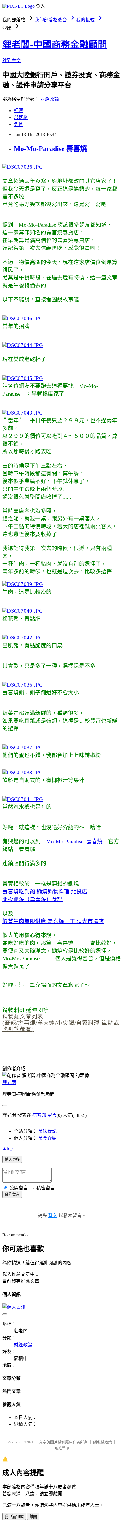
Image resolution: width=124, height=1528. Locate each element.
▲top (7, 1148)
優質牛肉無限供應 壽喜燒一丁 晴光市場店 (53, 921)
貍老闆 (9, 1082)
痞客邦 (39, 1115)
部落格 (21, 117)
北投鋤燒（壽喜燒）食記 (32, 899)
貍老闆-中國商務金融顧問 (54, 44)
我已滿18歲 (14, 1516)
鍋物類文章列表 (22, 1017)
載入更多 (12, 1159)
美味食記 (47, 1131)
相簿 (18, 110)
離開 (33, 1516)
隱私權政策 (102, 1442)
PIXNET (26, 1442)
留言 (52, 1115)
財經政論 (49, 99)
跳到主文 (11, 60)
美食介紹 (47, 1138)
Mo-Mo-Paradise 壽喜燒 (50, 148)
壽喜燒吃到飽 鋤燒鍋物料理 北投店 (44, 892)
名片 (18, 124)
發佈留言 (12, 1194)
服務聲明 (62, 1448)
